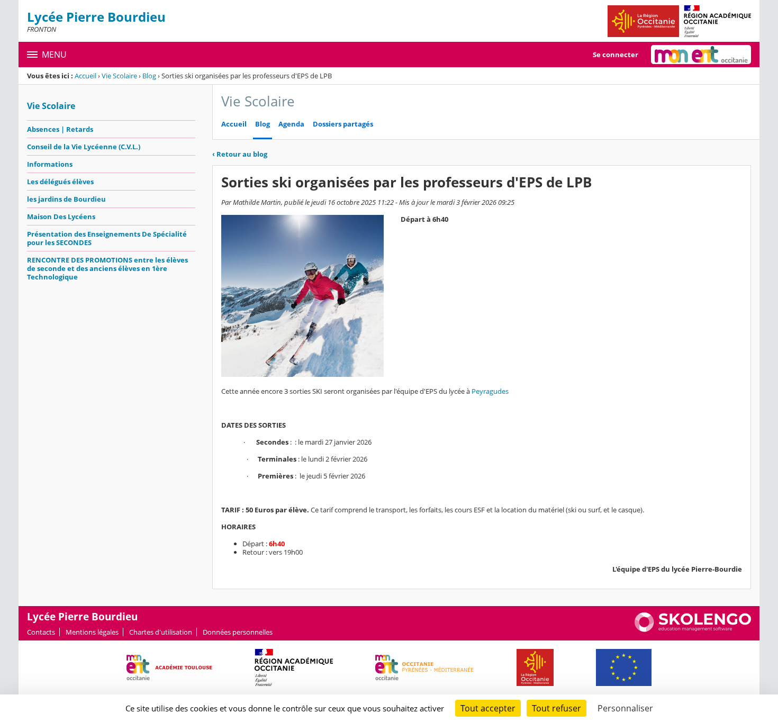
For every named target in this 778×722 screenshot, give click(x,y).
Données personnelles (238, 632)
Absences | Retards (60, 129)
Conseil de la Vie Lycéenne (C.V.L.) (83, 146)
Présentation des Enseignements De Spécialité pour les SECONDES (107, 238)
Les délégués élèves (60, 181)
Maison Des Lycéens (61, 216)
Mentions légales (92, 632)
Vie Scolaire (119, 75)
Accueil (85, 75)
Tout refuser (556, 708)
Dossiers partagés (343, 124)
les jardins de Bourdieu (66, 199)
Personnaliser (625, 708)
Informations (50, 164)
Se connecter (615, 54)
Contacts (41, 632)
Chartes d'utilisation (160, 632)
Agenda (291, 124)
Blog (149, 75)
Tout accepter (487, 708)
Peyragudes (490, 391)
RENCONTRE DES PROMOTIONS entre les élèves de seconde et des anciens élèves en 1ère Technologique (107, 268)
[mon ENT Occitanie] (701, 54)
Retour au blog (239, 154)
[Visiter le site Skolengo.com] (693, 629)
